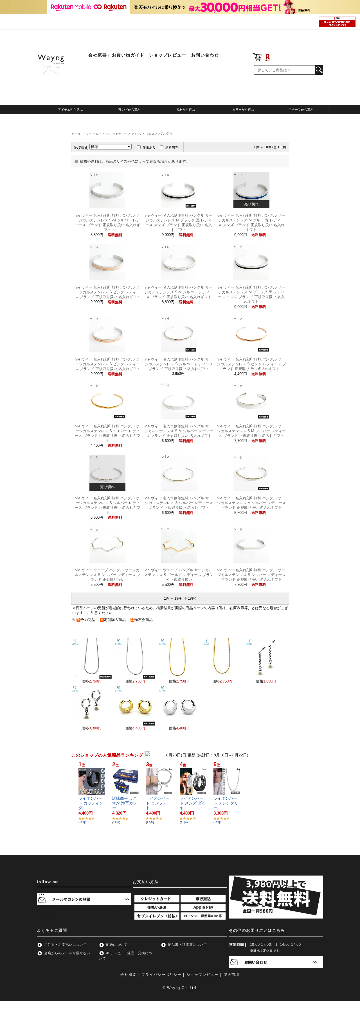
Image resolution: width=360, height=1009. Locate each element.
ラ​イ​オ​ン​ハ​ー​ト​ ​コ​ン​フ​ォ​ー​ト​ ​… (158, 803)
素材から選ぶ (185, 109)
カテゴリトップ (81, 133)
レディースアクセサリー (111, 133)
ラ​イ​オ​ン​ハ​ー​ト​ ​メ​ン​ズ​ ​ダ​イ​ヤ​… (193, 803)
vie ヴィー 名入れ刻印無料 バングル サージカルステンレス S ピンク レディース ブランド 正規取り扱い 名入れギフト (107, 292)
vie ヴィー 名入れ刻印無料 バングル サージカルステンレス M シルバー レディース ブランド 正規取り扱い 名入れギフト (251, 503)
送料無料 (172, 147)
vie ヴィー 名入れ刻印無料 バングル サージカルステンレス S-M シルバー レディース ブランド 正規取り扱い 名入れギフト (179, 292)
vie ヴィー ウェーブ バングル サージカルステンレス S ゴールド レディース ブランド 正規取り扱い (178, 575)
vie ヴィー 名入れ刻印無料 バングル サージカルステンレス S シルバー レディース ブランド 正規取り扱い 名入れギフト (179, 364)
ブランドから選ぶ (128, 109)
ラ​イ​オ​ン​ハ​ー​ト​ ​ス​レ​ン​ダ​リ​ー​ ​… (225, 803)
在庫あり (149, 147)
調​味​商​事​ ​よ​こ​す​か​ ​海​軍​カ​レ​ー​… (124, 803)
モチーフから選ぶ (301, 109)
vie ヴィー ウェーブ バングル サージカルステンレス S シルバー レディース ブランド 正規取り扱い (107, 575)
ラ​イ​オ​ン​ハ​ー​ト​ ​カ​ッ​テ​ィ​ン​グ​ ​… (90, 803)
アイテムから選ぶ (70, 109)
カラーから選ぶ (243, 109)
